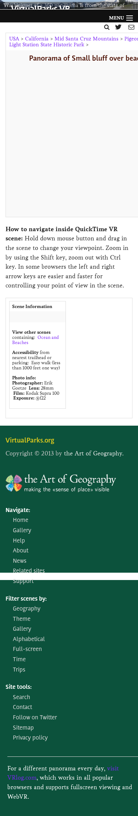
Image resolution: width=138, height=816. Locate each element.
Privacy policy (30, 738)
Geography (26, 609)
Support (23, 581)
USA (14, 39)
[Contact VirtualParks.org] (131, 27)
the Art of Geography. (94, 453)
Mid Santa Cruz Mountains (86, 39)
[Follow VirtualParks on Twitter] (119, 27)
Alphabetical (29, 640)
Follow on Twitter (35, 718)
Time (19, 660)
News (19, 561)
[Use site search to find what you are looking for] (107, 27)
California (37, 39)
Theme (22, 619)
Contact (22, 708)
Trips (19, 670)
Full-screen (27, 649)
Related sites (29, 571)
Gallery (22, 531)
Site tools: (19, 687)
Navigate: (18, 510)
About (20, 551)
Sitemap (23, 728)
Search (21, 698)
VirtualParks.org (30, 441)
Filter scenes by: (26, 599)
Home (20, 520)
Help (19, 541)
